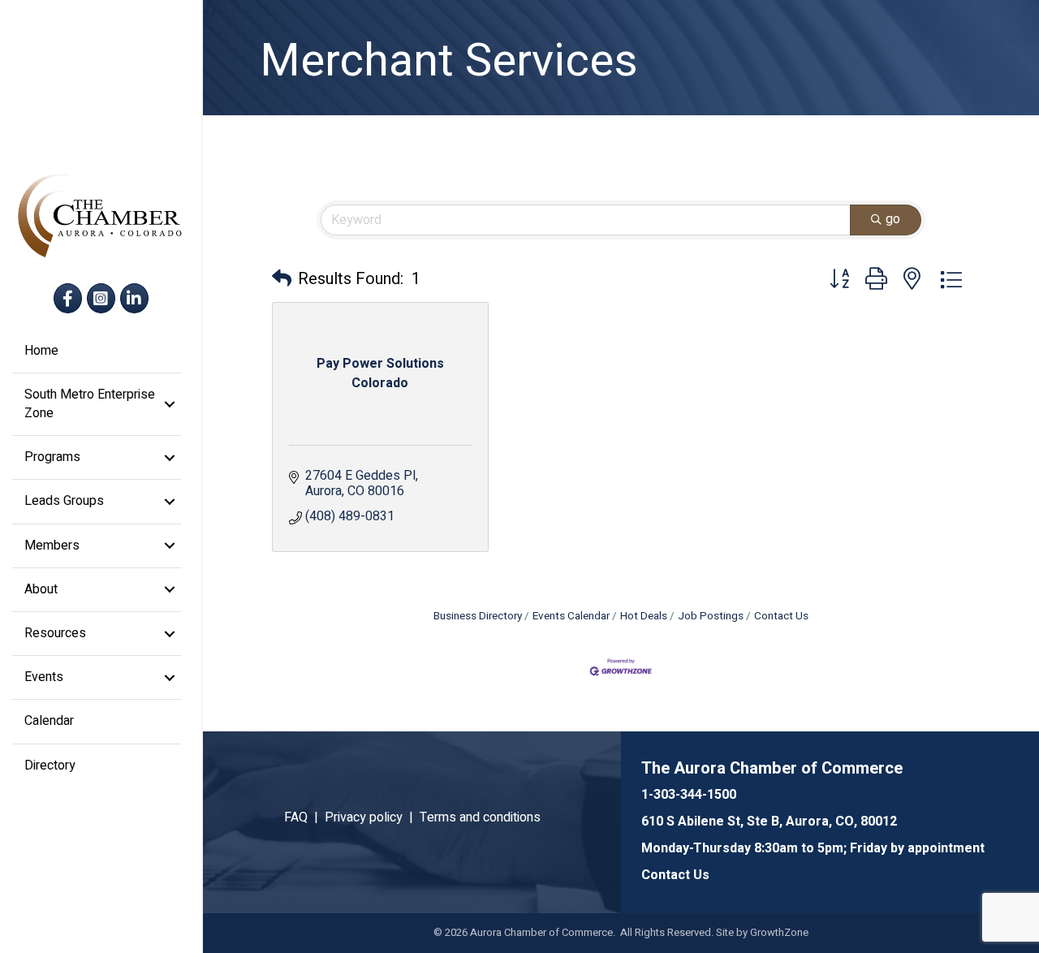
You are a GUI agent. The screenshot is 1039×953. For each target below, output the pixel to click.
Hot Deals (643, 616)
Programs (52, 457)
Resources (55, 633)
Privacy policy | (372, 817)
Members (52, 545)
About (41, 589)
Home (41, 350)
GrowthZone (779, 932)
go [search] (893, 219)
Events (43, 677)
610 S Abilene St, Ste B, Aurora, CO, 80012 (769, 821)
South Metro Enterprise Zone (89, 404)
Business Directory (477, 616)
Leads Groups (64, 501)
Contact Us (781, 616)
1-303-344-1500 (688, 794)
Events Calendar (571, 616)
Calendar (49, 721)
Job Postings (711, 616)
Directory (49, 765)
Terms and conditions (480, 817)
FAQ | (304, 817)
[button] (281, 279)
